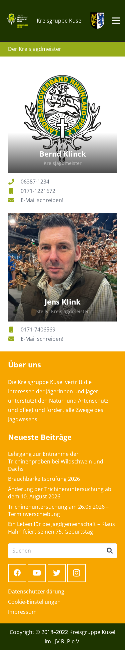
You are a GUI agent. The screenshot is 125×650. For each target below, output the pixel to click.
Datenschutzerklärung (36, 591)
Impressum (22, 611)
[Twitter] (57, 573)
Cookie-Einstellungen (34, 601)
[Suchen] (110, 551)
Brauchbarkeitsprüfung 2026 (44, 478)
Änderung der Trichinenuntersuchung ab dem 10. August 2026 (59, 492)
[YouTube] (37, 573)
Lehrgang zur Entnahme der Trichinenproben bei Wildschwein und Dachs (55, 461)
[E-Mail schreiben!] (14, 200)
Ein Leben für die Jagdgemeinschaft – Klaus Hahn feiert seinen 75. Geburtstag (61, 527)
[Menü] (115, 20)
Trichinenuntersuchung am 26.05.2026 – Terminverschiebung (58, 510)
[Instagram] (76, 573)
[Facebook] (17, 573)
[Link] (17, 20)
